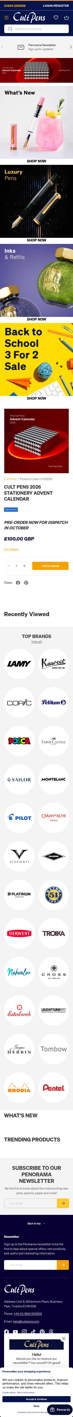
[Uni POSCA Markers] (19, 741)
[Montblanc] (54, 779)
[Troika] (54, 933)
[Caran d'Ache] (54, 818)
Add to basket (50, 565)
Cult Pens (10, 479)
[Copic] (19, 702)
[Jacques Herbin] (19, 1049)
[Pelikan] (54, 702)
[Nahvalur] (19, 972)
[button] (66, 17)
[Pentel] (54, 1087)
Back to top (34, 1223)
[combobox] (36, 29)
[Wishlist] (56, 18)
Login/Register (56, 5)
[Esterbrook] (19, 1010)
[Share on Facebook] (18, 583)
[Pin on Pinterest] (26, 583)
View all (36, 641)
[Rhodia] (19, 1087)
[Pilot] (19, 818)
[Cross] (54, 972)
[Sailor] (19, 779)
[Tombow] (54, 1049)
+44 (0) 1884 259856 (28, 1314)
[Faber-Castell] (54, 741)
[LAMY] (19, 664)
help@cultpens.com (26, 1321)
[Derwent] (19, 933)
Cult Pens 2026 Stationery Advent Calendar (28, 493)
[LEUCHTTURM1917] (54, 1010)
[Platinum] (19, 895)
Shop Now (36, 161)
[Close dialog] (63, 1338)
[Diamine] (54, 856)
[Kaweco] (54, 664)
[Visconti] (19, 856)
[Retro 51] (54, 895)
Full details (11, 549)
